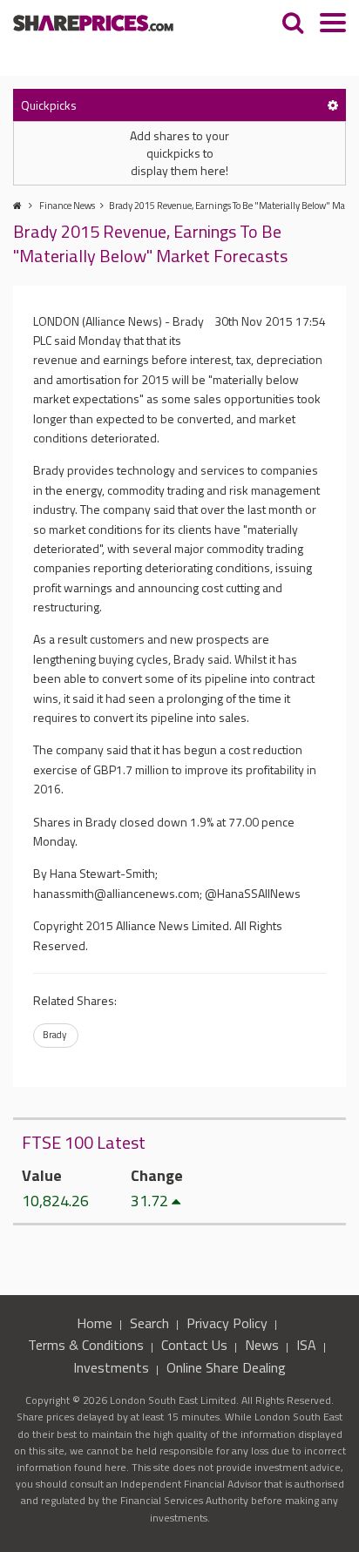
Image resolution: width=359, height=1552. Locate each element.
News (262, 1344)
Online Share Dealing (226, 1367)
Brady (54, 1035)
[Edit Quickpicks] (333, 105)
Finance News (67, 206)
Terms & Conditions (86, 1344)
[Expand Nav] (333, 25)
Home (94, 1322)
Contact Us (194, 1344)
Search (149, 1322)
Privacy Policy (227, 1322)
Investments (111, 1367)
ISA (306, 1344)
